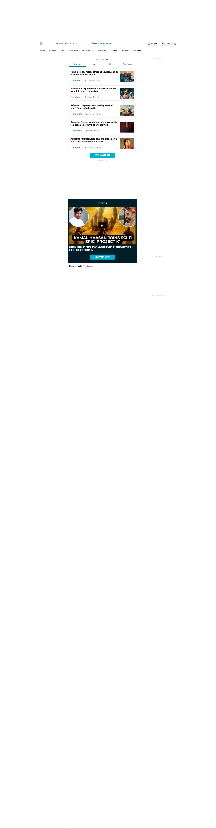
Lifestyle (113, 51)
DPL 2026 (125, 51)
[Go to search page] (45, 44)
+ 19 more (137, 51)
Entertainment (87, 51)
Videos (110, 64)
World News (101, 51)
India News (73, 51)
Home (42, 51)
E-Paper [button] (154, 44)
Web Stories (127, 64)
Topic (80, 266)
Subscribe (166, 44)
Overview (77, 64)
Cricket (62, 51)
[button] (41, 44)
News (94, 64)
